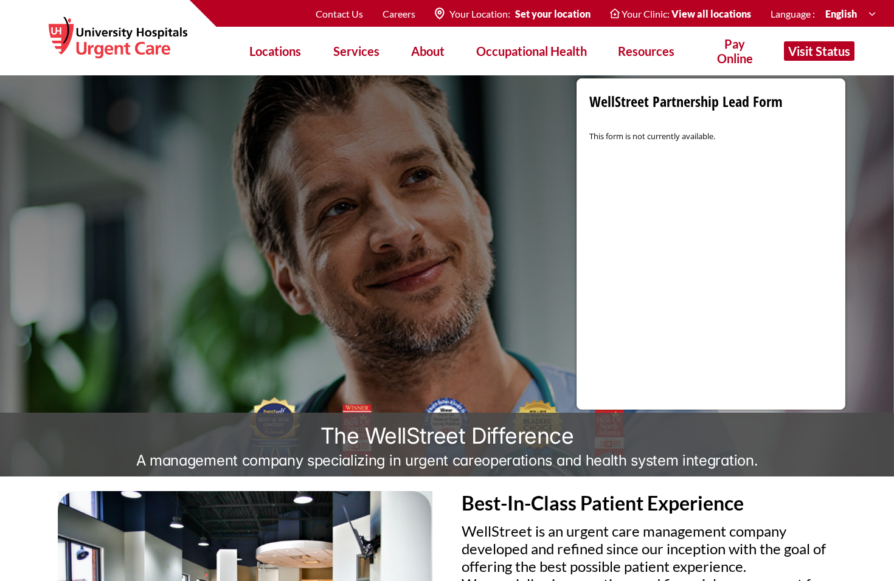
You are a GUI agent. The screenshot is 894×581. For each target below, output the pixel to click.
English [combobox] (841, 13)
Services (356, 51)
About (428, 51)
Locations (275, 51)
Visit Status (819, 51)
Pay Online (735, 51)
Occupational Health (531, 51)
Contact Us (339, 13)
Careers (399, 13)
